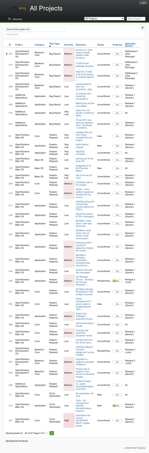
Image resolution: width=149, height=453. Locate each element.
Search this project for (18, 29)
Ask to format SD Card (84, 176)
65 (10, 135)
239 (11, 223)
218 (11, 96)
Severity (68, 44)
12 (10, 394)
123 (11, 168)
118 (11, 159)
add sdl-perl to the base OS (85, 159)
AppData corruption (81, 152)
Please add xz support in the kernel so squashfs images (85, 372)
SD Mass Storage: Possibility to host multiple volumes (85, 291)
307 (11, 332)
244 (11, 271)
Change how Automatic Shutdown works (84, 333)
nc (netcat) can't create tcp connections (83, 96)
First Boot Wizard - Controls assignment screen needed (85, 350)
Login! (143, 2)
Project (19, 44)
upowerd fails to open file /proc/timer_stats (84, 86)
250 (11, 280)
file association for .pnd (85, 394)
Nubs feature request (82, 145)
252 (11, 303)
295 (11, 104)
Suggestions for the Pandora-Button (83, 168)
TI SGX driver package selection (85, 64)
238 (11, 215)
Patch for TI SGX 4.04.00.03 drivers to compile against (85, 74)
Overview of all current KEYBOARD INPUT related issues (83, 420)
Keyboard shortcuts (18, 440)
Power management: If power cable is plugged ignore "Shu (83, 304)
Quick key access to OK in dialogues (85, 215)
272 (11, 53)
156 (11, 176)
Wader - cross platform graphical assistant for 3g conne (85, 193)
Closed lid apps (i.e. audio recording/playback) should (85, 384)
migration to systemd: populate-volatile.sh (85, 361)
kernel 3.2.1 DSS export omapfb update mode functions (84, 53)
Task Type (55, 43)
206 (11, 350)
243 (11, 259)
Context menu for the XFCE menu (84, 341)
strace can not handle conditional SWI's (85, 113)
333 (11, 123)
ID (10, 44)
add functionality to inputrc (85, 324)
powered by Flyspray (135, 447)
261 (11, 420)
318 (11, 112)
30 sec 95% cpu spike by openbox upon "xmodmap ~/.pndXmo (84, 123)
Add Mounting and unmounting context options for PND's (85, 205)
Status (100, 44)
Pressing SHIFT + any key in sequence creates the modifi (84, 246)
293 (11, 361)
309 (11, 372)
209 (11, 183)
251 (11, 291)
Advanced (13, 34)
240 (11, 234)
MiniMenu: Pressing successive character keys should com (83, 260)
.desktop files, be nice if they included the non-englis (84, 136)
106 (11, 152)
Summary (81, 44)
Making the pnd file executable (85, 104)
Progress (117, 44)
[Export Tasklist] (142, 27)
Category (39, 44)
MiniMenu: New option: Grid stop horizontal (84, 223)
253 (11, 316)
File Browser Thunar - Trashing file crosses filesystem (84, 280)
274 (11, 75)
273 (11, 64)
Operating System (130, 44)
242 (11, 246)
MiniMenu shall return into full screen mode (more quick (83, 234)
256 (11, 384)
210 (11, 193)
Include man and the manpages (84, 271)
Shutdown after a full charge (84, 183)
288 (11, 324)
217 (11, 205)
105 (11, 145)
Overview (17, 18)
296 (11, 86)
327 (11, 341)
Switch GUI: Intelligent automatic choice (84, 316)
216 (11, 405)
